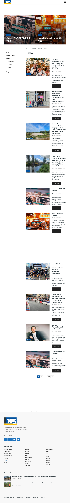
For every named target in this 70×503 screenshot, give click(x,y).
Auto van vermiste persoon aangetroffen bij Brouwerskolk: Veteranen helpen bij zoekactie (36, 483)
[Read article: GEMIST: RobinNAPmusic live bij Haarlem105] (38, 332)
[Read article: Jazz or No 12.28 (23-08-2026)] (38, 196)
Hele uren (10, 64)
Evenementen (7, 451)
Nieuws (8, 49)
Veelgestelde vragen (9, 497)
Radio (45, 48)
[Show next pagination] (52, 376)
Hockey (48, 460)
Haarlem (29, 106)
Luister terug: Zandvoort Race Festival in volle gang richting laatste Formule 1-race (58, 298)
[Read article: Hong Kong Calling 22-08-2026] (38, 221)
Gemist (9, 35)
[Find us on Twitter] (10, 439)
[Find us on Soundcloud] (18, 439)
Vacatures (28, 497)
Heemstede (30, 138)
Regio (28, 170)
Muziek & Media (8, 455)
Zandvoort (27, 465)
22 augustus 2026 (57, 275)
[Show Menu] (65, 2)
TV (47, 453)
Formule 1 (48, 458)
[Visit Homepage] (7, 2)
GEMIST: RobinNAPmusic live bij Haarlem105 (58, 327)
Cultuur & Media (10, 55)
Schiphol (27, 463)
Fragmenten (11, 61)
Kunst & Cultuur (8, 453)
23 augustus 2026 (57, 193)
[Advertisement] (46, 248)
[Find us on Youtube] (14, 439)
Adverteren (20, 497)
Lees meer (57, 86)
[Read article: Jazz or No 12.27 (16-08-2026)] (38, 359)
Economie (27, 451)
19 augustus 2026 (57, 331)
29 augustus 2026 (57, 71)
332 (49, 376)
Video (9, 67)
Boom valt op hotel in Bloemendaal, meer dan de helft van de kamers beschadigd (34, 476)
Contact (42, 497)
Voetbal (48, 464)
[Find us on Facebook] (6, 439)
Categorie (33, 48)
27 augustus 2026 (57, 135)
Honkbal (48, 462)
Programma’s (10, 72)
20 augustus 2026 (57, 304)
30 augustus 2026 (11, 44)
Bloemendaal (28, 457)
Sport (7, 52)
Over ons (35, 497)
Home (27, 48)
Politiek (27, 453)
